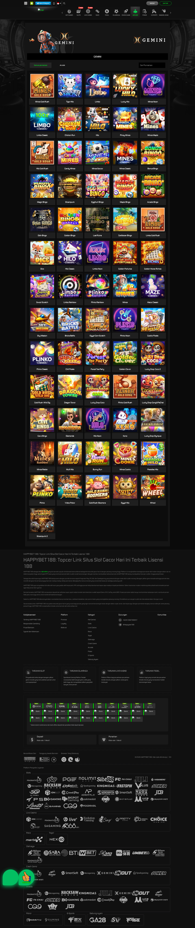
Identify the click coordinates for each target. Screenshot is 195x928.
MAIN (44, 86)
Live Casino (88, 15)
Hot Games (69, 15)
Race (97, 15)
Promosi (64, 619)
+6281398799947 (130, 620)
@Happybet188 (128, 625)
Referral (64, 627)
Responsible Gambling (31, 623)
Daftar (165, 3)
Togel (107, 15)
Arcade (135, 15)
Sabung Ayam (163, 15)
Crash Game (126, 15)
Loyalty (63, 623)
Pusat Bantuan (28, 627)
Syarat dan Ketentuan (31, 631)
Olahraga (116, 15)
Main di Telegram (44, 3)
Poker (144, 15)
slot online (45, 572)
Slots (79, 15)
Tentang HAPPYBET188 (32, 619)
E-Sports (154, 15)
